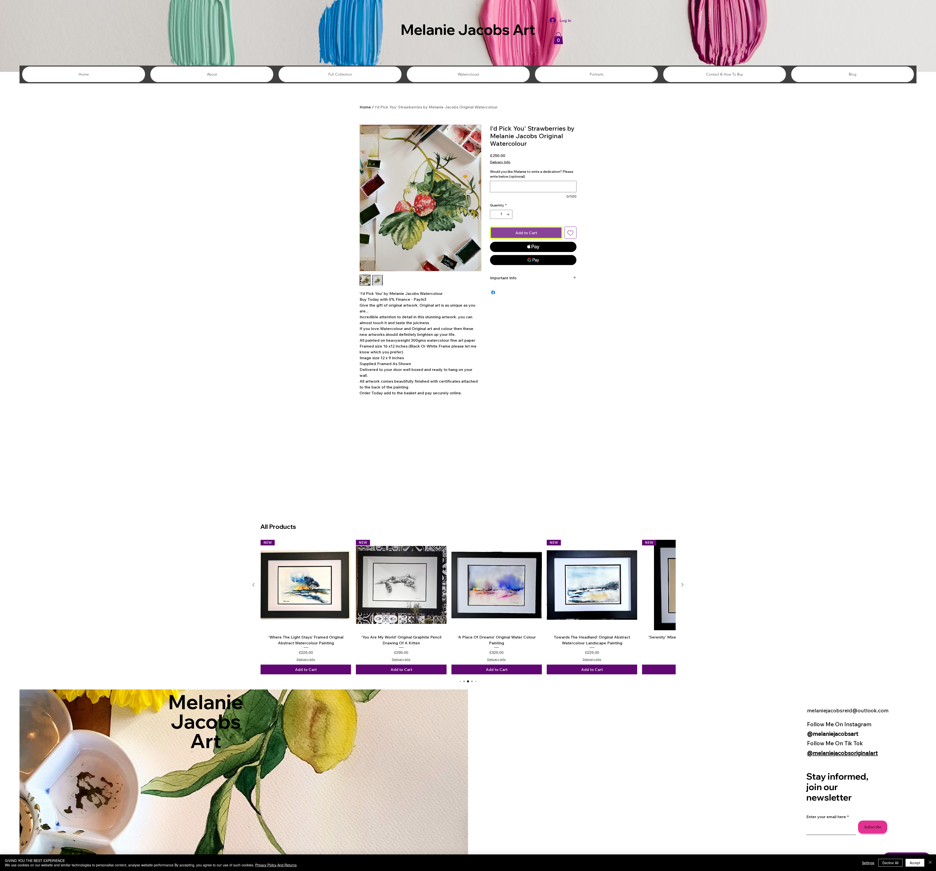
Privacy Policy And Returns (276, 864)
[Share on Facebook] (493, 292)
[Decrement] (494, 214)
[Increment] (509, 214)
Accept (915, 862)
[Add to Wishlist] (570, 233)
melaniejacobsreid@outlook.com (847, 710)
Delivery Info (500, 162)
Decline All (890, 862)
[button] (558, 38)
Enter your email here (826, 817)
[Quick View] (496, 585)
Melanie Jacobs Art (468, 29)
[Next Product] (682, 585)
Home (365, 107)
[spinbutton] (501, 214)
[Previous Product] (253, 585)
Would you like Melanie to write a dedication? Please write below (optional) (531, 174)
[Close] (930, 862)
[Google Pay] (533, 260)
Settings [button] (868, 862)
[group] (468, 607)
